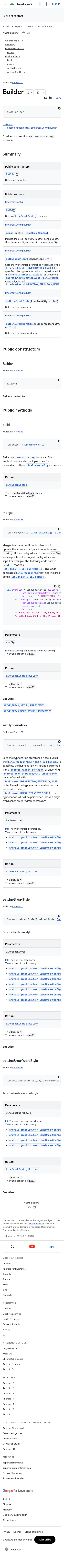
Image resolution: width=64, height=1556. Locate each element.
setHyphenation (16, 258)
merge (9, 233)
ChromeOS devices (13, 1358)
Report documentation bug (17, 1467)
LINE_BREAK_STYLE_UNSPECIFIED (23, 569)
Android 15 (8, 1393)
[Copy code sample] (59, 586)
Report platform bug (13, 1462)
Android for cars (11, 1364)
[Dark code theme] (59, 108)
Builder (11, 174)
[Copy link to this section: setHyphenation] (30, 725)
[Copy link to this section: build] (13, 425)
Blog (5, 1289)
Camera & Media (11, 1324)
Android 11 (8, 1414)
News (5, 1284)
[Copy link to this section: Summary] (24, 154)
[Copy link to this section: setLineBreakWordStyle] (41, 1061)
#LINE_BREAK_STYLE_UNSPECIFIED (23, 705)
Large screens (10, 1348)
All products (9, 1520)
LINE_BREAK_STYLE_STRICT (27, 576)
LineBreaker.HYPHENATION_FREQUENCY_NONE (32, 284)
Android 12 (8, 1409)
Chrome (7, 1504)
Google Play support (13, 1473)
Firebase (7, 1509)
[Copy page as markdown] (38, 92)
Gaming (7, 1308)
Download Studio (12, 1443)
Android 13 (8, 1403)
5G (4, 1334)
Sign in (56, 3)
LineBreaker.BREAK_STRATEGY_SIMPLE (26, 793)
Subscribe (45, 1539)
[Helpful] (23, 33)
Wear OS (7, 1353)
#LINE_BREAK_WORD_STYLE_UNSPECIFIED (27, 711)
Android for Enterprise (14, 1268)
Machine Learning (12, 1313)
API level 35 (17, 519)
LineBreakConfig (25, 216)
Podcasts (7, 1294)
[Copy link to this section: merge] (16, 513)
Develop (30, 26)
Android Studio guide (14, 1428)
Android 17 (8, 1383)
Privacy (6, 1329)
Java (58, 97)
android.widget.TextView (26, 274)
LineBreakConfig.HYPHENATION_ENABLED (30, 268)
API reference (14, 16)
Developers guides (12, 1433)
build (9, 210)
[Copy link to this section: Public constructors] (43, 350)
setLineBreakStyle (18, 301)
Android (7, 1263)
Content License (36, 1223)
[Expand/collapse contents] (22, 41)
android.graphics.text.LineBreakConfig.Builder (32, 127)
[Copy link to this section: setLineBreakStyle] (33, 900)
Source (6, 1279)
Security (7, 1274)
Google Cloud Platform (15, 1514)
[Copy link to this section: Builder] (16, 364)
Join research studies (13, 1478)
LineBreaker (50, 277)
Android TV (8, 1369)
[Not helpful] (28, 33)
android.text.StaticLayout (23, 277)
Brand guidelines (34, 1532)
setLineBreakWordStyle (20, 323)
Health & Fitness (11, 1319)
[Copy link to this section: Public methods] (35, 411)
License (17, 1532)
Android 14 (8, 1398)
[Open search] (40, 4)
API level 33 (17, 82)
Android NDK (9, 1448)
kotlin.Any (8, 124)
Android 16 (8, 1388)
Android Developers (12, 26)
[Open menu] (5, 4)
